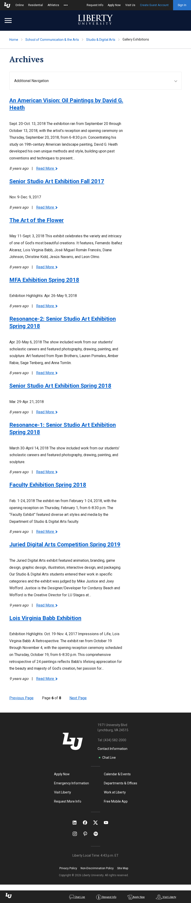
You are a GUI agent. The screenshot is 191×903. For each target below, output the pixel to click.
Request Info (95, 5)
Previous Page (21, 698)
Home (13, 39)
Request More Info (67, 801)
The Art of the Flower (36, 220)
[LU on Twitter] (98, 822)
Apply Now (114, 5)
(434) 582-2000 (114, 740)
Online (19, 5)
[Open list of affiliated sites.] (66, 5)
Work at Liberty (115, 792)
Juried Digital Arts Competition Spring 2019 (64, 544)
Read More (45, 168)
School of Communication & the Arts (52, 39)
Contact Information (112, 749)
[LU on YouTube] (108, 822)
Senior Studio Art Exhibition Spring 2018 (60, 386)
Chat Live (109, 757)
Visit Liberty (62, 792)
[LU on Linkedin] (77, 822)
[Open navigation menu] (8, 20)
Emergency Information (71, 783)
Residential (35, 5)
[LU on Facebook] (87, 822)
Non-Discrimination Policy (97, 868)
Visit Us (130, 5)
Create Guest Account (154, 5)
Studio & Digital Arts (100, 39)
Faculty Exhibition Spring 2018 (47, 485)
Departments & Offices (120, 783)
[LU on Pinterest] (87, 833)
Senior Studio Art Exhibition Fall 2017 (56, 181)
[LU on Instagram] (77, 833)
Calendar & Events (117, 774)
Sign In (182, 5)
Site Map (122, 868)
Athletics (53, 5)
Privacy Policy (68, 868)
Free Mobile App (116, 801)
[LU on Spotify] (97, 833)
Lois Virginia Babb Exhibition (45, 618)
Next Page (78, 698)
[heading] (97, 81)
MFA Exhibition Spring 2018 (44, 280)
